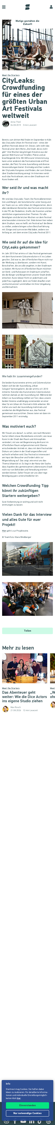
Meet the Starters (11, 75)
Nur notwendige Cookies (27, 1113)
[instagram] (6, 1121)
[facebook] (15, 1121)
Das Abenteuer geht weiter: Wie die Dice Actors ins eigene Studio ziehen (24, 697)
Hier (4, 531)
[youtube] (23, 1121)
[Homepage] (27, 7)
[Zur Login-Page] (51, 7)
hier (19, 1098)
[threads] (48, 1121)
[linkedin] (32, 1121)
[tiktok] (40, 1121)
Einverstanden (27, 1105)
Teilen (27, 631)
